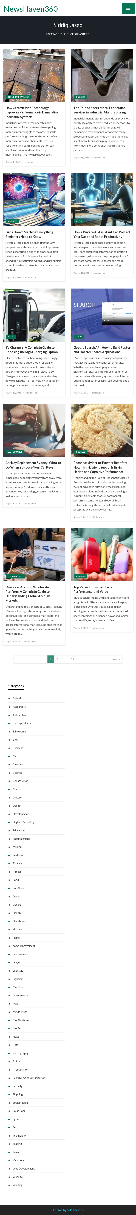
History (17, 929)
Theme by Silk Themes (68, 1210)
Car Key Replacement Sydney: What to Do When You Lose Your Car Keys (33, 465)
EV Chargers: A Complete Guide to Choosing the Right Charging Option (31, 350)
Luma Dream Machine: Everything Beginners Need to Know (29, 234)
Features (18, 855)
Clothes (17, 772)
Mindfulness (20, 1011)
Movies (17, 1028)
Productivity (20, 1069)
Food (16, 879)
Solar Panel (19, 1110)
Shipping (18, 1094)
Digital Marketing (23, 822)
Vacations (18, 1160)
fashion (17, 846)
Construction (20, 780)
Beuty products (22, 723)
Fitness (17, 871)
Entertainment (21, 838)
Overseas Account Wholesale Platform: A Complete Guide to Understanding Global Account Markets (27, 594)
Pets (15, 1044)
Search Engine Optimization (29, 1077)
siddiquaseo (31, 162)
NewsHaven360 (31, 8)
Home (16, 937)
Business (80, 97)
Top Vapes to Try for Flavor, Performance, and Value (93, 589)
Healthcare (19, 921)
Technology (15, 576)
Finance (17, 863)
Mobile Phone (21, 1020)
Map (15, 1003)
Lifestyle (18, 970)
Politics (17, 1061)
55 (72, 659)
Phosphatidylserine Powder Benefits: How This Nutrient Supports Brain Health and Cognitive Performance (100, 467)
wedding (18, 1185)
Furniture (18, 888)
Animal (17, 698)
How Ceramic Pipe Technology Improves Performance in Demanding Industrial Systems (32, 112)
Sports (17, 1119)
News (16, 1036)
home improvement (18, 97)
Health (17, 912)
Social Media (20, 1102)
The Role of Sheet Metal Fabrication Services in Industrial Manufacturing (99, 110)
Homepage (52, 34)
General (17, 904)
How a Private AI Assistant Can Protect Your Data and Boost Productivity (101, 234)
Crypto (17, 789)
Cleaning (18, 764)
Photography (21, 1053)
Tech (79, 336)
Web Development (24, 1168)
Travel (16, 1152)
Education (19, 830)
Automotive (15, 452)
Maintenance (20, 995)
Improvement (20, 954)
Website (18, 1176)
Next (115, 659)
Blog (79, 221)
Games (17, 896)
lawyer (17, 962)
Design (17, 805)
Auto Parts (19, 706)
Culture (17, 797)
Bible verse (19, 731)
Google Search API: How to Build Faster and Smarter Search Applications (101, 350)
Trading (17, 1143)
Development (21, 813)
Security (17, 1086)
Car (15, 756)
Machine (18, 987)
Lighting (18, 978)
